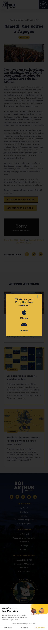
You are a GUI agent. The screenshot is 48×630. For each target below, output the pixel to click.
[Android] (24, 324)
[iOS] (24, 312)
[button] (39, 296)
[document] (24, 315)
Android (24, 330)
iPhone (24, 318)
